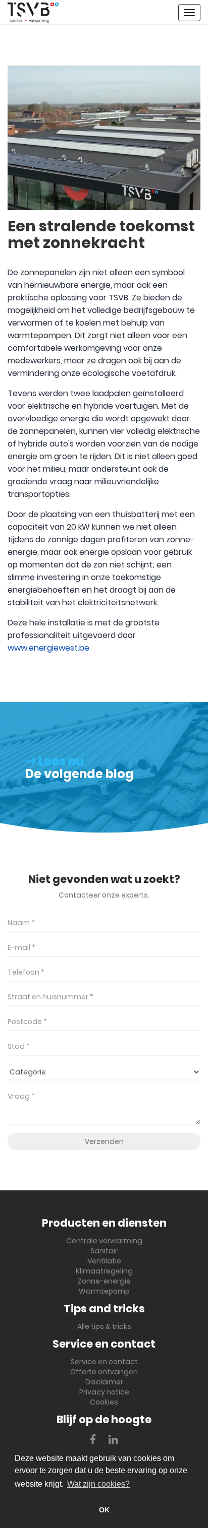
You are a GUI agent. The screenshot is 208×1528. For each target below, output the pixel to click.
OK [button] (104, 1510)
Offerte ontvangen (104, 1372)
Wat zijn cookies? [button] (98, 1484)
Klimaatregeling (104, 1271)
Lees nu (60, 761)
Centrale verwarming (104, 1241)
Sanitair (104, 1251)
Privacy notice (104, 1392)
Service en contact (104, 1362)
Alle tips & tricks (104, 1326)
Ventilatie (104, 1261)
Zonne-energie (104, 1281)
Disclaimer (104, 1382)
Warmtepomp (104, 1291)
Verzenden (104, 1141)
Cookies (104, 1402)
